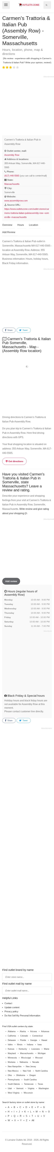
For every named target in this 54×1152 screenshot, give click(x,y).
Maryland (12, 1053)
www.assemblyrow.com (16, 200)
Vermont (19, 1088)
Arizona (33, 1031)
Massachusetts (12, 184)
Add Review (8, 232)
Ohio (10, 1075)
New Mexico (13, 1071)
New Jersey (31, 1066)
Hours (20, 225)
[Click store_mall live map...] (27, 366)
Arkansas (45, 1031)
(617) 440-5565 (11, 175)
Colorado (24, 1036)
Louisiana (35, 1049)
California (12, 1036)
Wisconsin (28, 1093)
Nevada (35, 1062)
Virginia (31, 1088)
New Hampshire (14, 1066)
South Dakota (14, 1084)
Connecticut (37, 1036)
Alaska (23, 1031)
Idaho (10, 1044)
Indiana (30, 1044)
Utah (10, 1088)
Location (33, 225)
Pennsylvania (14, 1080)
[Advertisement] (27, 105)
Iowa (40, 1044)
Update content (11, 1007)
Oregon (32, 1075)
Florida (23, 1040)
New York (27, 1071)
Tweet (25, 330)
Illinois (19, 1044)
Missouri (39, 1058)
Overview (7, 225)
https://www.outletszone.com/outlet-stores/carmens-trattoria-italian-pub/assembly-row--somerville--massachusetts (26, 213)
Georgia (33, 1040)
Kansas (11, 1049)
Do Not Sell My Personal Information (22, 1015)
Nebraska (24, 1062)
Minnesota (12, 1058)
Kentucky (23, 1049)
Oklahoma (20, 1075)
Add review (11, 581)
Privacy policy (11, 1011)
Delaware (12, 1040)
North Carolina (41, 1071)
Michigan (42, 1053)
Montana (11, 1062)
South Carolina (30, 1080)
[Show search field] (46, 5)
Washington (44, 1088)
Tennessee (28, 1084)
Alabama (11, 1031)
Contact (8, 1003)
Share (9, 330)
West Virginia (13, 1093)
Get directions (15, 461)
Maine (46, 1049)
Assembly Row (11, 155)
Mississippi (26, 1058)
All (33, 1120)
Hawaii (44, 1040)
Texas (40, 1084)
